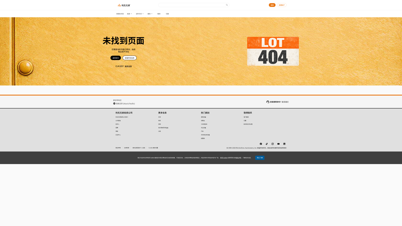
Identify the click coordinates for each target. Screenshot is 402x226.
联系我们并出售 (248, 124)
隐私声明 (118, 148)
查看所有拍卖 (129, 58)
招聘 (117, 127)
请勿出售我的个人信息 (139, 148)
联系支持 (128, 66)
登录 (272, 5)
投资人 (117, 124)
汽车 (202, 131)
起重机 (203, 138)
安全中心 (118, 135)
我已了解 (260, 158)
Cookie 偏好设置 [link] (153, 148)
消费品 (203, 120)
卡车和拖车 (204, 124)
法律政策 (126, 148)
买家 (159, 117)
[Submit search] (227, 5)
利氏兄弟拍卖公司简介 (122, 117)
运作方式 (139, 14)
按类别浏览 (120, 14)
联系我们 (285, 102)
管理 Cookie (223, 158)
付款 (159, 131)
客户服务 (246, 117)
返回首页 (116, 58)
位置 (167, 14)
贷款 (159, 124)
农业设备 (203, 127)
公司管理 (118, 120)
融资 (158, 14)
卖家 (159, 120)
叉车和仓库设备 (205, 135)
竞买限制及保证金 (163, 127)
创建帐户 (282, 5)
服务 (149, 14)
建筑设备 (203, 117)
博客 (117, 131)
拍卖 (128, 14)
